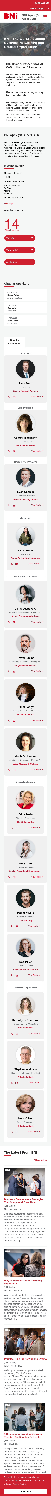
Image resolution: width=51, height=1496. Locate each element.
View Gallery (12, 250)
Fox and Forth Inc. (25, 714)
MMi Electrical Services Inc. (25, 969)
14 (11, 223)
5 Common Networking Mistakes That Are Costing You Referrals (23, 1435)
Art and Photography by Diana (25, 616)
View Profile (36, 396)
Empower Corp (25, 920)
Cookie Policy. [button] (19, 1484)
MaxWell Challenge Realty (25, 499)
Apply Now (11, 262)
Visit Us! (10, 238)
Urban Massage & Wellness (25, 764)
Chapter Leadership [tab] (14, 341)
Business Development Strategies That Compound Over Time (24, 1201)
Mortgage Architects (25, 445)
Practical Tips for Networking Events (25, 1358)
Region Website (41, 2)
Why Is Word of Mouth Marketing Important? (23, 1282)
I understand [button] (25, 1491)
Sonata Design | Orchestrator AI (25, 558)
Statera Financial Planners (25, 391)
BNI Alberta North (25, 1027)
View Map (8, 203)
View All (39, 1160)
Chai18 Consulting (25, 822)
